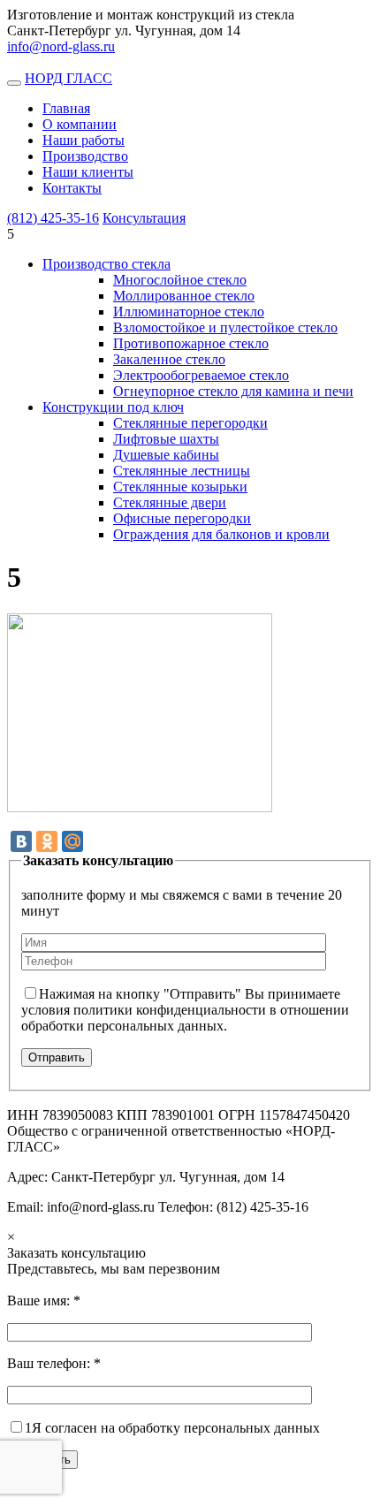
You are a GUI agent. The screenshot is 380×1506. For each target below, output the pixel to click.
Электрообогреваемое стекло (201, 375)
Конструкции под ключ (113, 407)
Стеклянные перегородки (190, 422)
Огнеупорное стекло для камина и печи (233, 391)
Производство (85, 156)
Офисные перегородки (182, 518)
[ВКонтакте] (21, 841)
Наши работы (83, 140)
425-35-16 (53, 217)
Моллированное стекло (184, 295)
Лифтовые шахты (166, 438)
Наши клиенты (87, 171)
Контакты (72, 187)
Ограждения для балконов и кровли (221, 534)
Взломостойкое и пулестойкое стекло (225, 327)
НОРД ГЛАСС (68, 78)
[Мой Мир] (72, 841)
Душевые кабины (166, 454)
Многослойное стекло (180, 279)
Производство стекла (106, 263)
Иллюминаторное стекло (188, 311)
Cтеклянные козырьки (180, 486)
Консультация (144, 217)
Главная (66, 108)
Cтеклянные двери (169, 502)
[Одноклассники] (46, 841)
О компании (79, 124)
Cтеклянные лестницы (181, 470)
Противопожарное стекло (191, 343)
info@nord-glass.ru (61, 46)
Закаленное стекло (169, 359)
